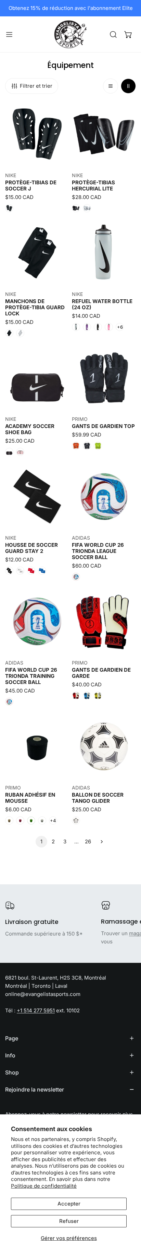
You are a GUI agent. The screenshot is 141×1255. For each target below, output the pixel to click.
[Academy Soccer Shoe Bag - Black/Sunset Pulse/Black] (20, 452)
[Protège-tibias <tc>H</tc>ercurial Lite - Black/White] (76, 208)
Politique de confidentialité (44, 1186)
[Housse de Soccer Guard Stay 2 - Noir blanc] (9, 571)
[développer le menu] (9, 34)
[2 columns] (128, 86)
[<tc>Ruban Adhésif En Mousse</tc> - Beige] (9, 820)
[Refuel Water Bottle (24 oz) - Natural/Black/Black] (76, 327)
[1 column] (110, 86)
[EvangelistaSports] (70, 34)
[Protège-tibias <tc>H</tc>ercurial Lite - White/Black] (87, 208)
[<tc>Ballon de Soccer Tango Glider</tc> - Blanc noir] (76, 820)
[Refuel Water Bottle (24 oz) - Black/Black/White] (98, 327)
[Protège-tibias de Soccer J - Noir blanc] (9, 208)
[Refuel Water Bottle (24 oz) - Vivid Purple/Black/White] (87, 327)
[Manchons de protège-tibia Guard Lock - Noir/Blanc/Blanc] (9, 333)
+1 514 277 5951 (36, 1010)
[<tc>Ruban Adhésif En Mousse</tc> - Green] (31, 820)
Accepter (68, 1203)
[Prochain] (99, 841)
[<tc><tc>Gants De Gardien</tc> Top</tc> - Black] (87, 446)
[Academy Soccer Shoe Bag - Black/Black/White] (9, 452)
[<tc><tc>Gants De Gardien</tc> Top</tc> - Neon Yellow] (98, 446)
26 (88, 841)
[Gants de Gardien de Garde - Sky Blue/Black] (87, 695)
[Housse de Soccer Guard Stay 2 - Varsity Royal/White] (42, 571)
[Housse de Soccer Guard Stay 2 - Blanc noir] (20, 571)
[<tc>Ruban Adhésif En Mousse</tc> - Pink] (20, 820)
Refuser (69, 1221)
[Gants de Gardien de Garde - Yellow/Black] (98, 695)
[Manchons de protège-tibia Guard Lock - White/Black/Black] (20, 333)
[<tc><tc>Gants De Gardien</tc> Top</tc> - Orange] (76, 446)
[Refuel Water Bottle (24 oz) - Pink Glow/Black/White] (109, 327)
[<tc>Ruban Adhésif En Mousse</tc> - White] (42, 820)
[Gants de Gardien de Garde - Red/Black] (76, 695)
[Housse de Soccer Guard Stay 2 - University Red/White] (31, 571)
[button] (128, 34)
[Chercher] (113, 34)
